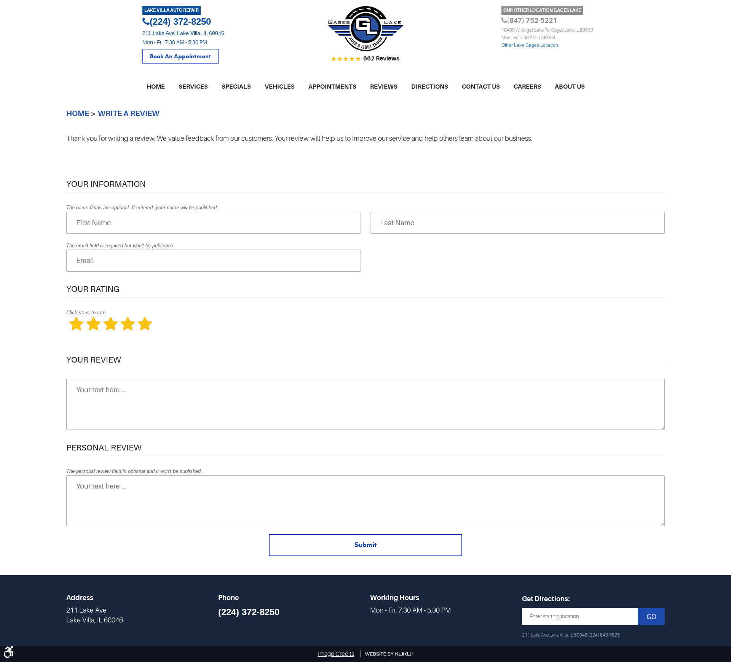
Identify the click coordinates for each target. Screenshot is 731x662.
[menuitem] (156, 91)
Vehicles (280, 86)
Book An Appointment (180, 56)
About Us (570, 86)
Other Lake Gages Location (529, 45)
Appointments (332, 86)
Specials (236, 86)
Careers (527, 86)
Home (156, 86)
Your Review (93, 359)
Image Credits (336, 654)
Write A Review (129, 113)
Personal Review (104, 447)
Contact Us (481, 86)
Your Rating (93, 289)
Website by (389, 654)
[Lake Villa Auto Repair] (366, 29)
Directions (429, 86)
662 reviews (381, 58)
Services (193, 86)
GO (651, 617)
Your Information (106, 184)
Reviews (383, 86)
